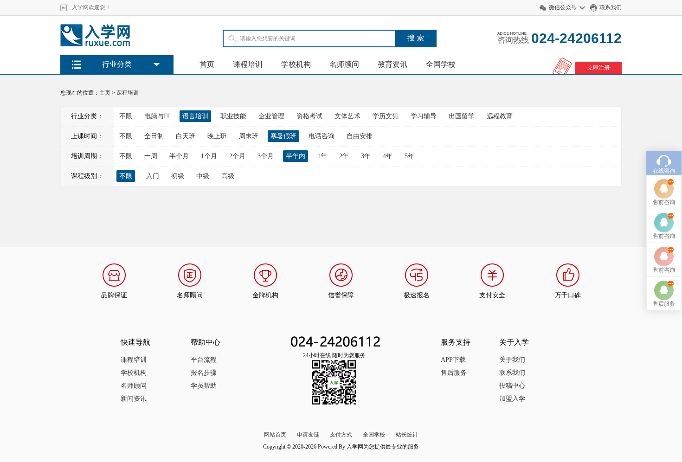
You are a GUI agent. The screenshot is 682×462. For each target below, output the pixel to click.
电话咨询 (322, 136)
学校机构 (296, 64)
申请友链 (308, 434)
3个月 (265, 156)
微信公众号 (563, 7)
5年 (409, 156)
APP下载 (453, 359)
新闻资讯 (134, 398)
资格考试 (309, 116)
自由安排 (360, 136)
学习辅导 (424, 116)
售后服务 (454, 372)
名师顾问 (344, 64)
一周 (150, 156)
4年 (387, 156)
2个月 (237, 156)
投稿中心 (512, 385)
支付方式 (341, 434)
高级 (227, 176)
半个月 (179, 156)
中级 (202, 176)
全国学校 (441, 64)
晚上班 (217, 136)
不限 (125, 116)
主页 (104, 93)
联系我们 (610, 7)
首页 (206, 64)
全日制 (154, 136)
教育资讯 (392, 64)
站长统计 (407, 434)
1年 (322, 156)
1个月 (209, 156)
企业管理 (271, 116)
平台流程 (204, 359)
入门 (152, 176)
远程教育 (500, 116)
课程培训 (248, 64)
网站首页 (275, 434)
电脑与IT (157, 116)
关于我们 (512, 359)
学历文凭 (386, 116)
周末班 (248, 136)
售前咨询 (664, 202)
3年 (366, 156)
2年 (344, 156)
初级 (177, 176)
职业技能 (233, 116)
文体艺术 (347, 116)
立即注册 (598, 67)
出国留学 (462, 116)
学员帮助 (204, 385)
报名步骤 (204, 372)
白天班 (185, 136)
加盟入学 (512, 398)
